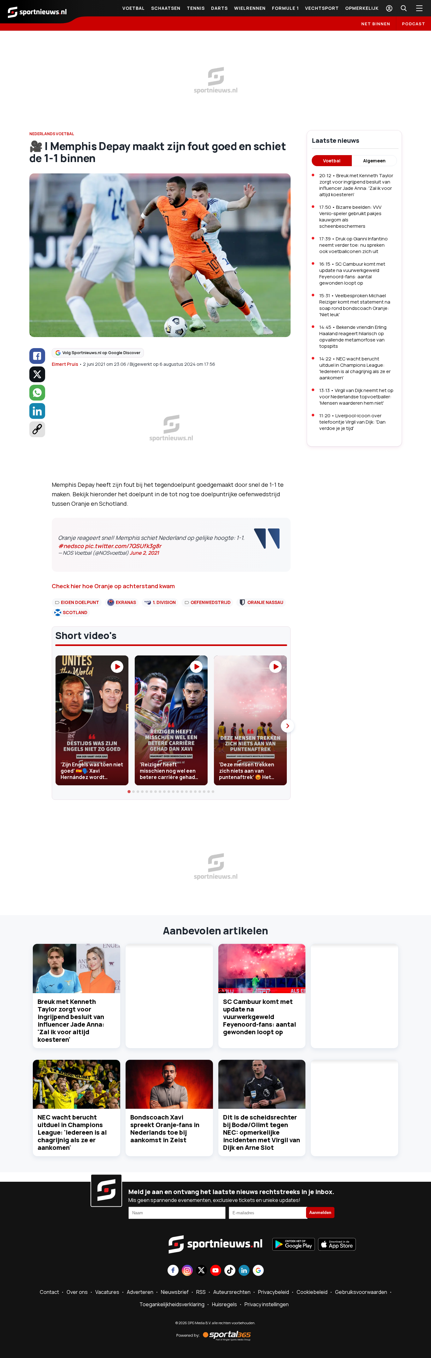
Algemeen (374, 161)
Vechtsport (322, 8)
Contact (49, 1292)
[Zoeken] (403, 8)
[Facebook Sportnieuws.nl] (173, 1271)
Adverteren (140, 1292)
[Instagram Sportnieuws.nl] (187, 1271)
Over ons (77, 1292)
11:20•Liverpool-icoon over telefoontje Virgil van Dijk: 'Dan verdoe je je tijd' (352, 422)
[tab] (129, 791)
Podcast (413, 24)
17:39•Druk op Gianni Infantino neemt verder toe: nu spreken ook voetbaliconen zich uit (353, 245)
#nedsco (71, 546)
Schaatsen (165, 8)
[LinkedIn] (37, 411)
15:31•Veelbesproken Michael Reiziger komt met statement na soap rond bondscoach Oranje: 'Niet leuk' (354, 305)
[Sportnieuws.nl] (37, 11)
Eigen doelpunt (80, 602)
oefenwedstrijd (211, 602)
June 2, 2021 (144, 552)
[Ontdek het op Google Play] (293, 1245)
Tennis (196, 8)
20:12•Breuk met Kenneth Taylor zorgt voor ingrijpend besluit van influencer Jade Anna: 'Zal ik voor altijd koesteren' (356, 185)
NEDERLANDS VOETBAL (51, 133)
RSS (201, 1292)
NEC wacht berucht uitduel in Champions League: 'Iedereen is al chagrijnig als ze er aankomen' (72, 1132)
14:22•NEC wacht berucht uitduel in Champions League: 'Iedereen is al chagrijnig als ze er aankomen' (355, 368)
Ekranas (126, 602)
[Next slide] (287, 726)
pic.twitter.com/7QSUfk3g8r (123, 546)
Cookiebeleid (312, 1292)
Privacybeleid (273, 1292)
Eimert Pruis (65, 364)
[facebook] (37, 356)
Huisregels (224, 1304)
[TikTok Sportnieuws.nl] (229, 1271)
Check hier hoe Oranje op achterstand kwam (113, 586)
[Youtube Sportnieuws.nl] (215, 1271)
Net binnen (375, 24)
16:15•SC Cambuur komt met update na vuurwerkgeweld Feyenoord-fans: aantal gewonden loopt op (352, 273)
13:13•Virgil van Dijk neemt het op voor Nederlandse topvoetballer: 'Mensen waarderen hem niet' (356, 396)
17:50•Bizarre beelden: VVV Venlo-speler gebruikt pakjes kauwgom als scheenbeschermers (350, 216)
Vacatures (107, 1292)
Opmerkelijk (362, 8)
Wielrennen (250, 8)
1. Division (164, 602)
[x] (37, 374)
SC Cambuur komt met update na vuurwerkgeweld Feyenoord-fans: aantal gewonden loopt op (259, 1016)
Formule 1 (285, 8)
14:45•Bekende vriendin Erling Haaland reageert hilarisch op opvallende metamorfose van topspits (353, 336)
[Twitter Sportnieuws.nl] (201, 1271)
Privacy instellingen (267, 1304)
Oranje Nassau (265, 602)
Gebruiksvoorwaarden (361, 1292)
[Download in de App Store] (337, 1245)
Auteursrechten (232, 1292)
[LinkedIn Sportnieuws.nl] (244, 1271)
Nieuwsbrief (175, 1292)
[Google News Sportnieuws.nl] (258, 1271)
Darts (219, 8)
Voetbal (133, 8)
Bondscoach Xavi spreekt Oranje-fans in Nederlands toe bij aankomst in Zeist (164, 1128)
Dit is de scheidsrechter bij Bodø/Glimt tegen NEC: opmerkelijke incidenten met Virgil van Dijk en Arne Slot (261, 1132)
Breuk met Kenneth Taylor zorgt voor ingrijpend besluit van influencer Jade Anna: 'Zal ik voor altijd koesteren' (71, 1020)
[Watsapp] (37, 393)
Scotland (75, 612)
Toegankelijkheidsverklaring (171, 1304)
